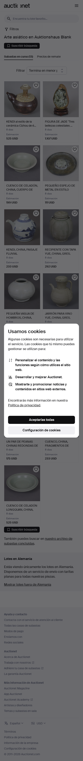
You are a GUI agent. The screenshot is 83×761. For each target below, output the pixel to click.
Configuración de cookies (41, 430)
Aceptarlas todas (41, 420)
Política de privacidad (24, 405)
